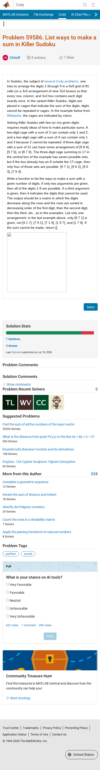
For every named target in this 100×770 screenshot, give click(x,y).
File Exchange (43, 14)
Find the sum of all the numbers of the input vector (39, 424)
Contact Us (59, 734)
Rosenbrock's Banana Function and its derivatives (38, 449)
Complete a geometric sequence (25, 482)
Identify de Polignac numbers (23, 507)
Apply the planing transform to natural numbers (37, 532)
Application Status (15, 734)
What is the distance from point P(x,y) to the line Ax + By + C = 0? (49, 437)
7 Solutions (13, 339)
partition (11, 554)
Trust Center (11, 728)
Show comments (19, 384)
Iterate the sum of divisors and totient (30, 494)
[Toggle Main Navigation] (93, 5)
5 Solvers (11, 346)
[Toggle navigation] (3, 24)
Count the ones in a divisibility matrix (29, 519)
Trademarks (31, 728)
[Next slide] (92, 14)
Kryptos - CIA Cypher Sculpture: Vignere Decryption (39, 462)
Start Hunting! (20, 698)
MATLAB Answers (16, 14)
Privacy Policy (52, 728)
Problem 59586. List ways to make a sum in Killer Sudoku (50, 41)
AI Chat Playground (85, 14)
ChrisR (15, 58)
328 (94, 474)
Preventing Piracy (76, 728)
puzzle (28, 554)
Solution (16, 352)
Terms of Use (39, 734)
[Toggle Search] (85, 5)
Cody (20, 5)
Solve (90, 307)
